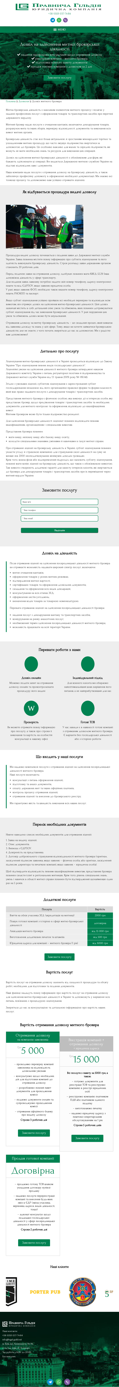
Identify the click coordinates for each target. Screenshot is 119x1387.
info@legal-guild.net (12, 1339)
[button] (62, 30)
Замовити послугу (59, 77)
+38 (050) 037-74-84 (59, 13)
